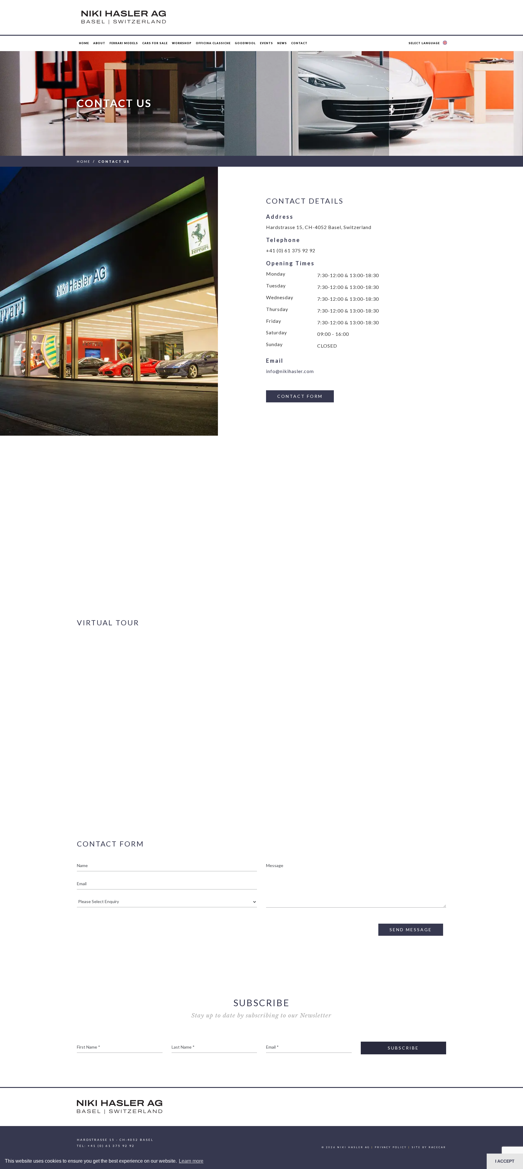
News (282, 43)
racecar (437, 1147)
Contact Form (300, 396)
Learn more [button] (191, 1161)
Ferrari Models (124, 43)
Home (84, 43)
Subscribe (403, 1047)
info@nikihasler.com (290, 371)
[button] (428, 43)
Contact (299, 43)
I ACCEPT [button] (505, 1161)
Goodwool (245, 43)
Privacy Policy (391, 1147)
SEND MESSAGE (411, 929)
